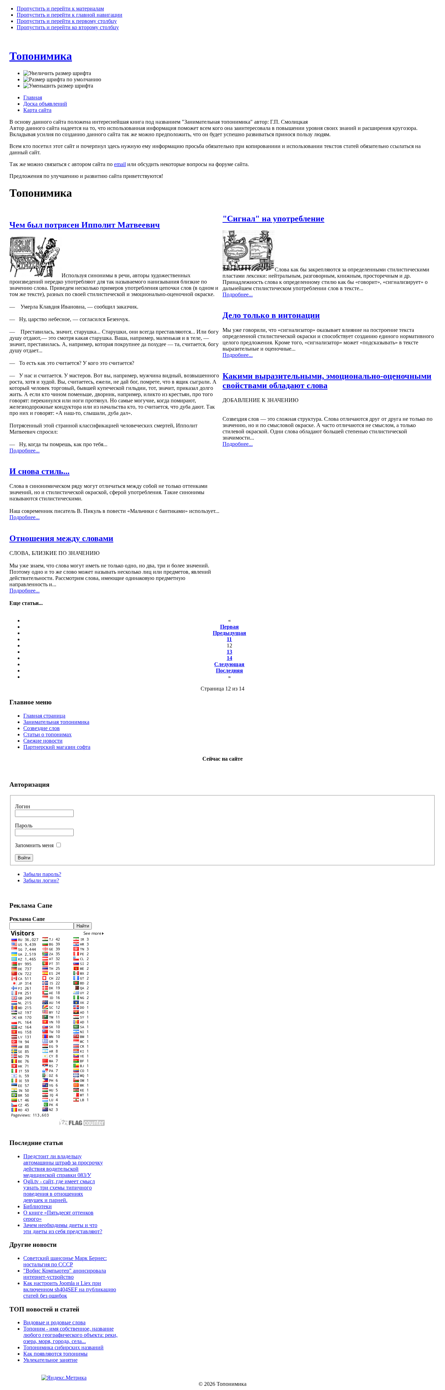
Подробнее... (24, 450)
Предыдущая (229, 633)
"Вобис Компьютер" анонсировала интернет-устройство (64, 1274)
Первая (229, 627)
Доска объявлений (45, 104)
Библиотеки (37, 1206)
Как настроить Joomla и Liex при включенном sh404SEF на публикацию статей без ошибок (69, 1289)
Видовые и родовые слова (54, 1322)
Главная (32, 97)
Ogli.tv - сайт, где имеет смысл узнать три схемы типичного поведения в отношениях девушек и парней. (59, 1190)
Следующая (229, 664)
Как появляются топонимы (55, 1354)
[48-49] (248, 269)
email (120, 164)
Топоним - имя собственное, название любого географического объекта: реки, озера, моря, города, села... (70, 1335)
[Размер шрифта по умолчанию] (62, 79)
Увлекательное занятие (50, 1360)
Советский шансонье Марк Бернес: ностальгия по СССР (65, 1261)
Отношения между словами (61, 538)
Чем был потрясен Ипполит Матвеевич (84, 224)
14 (229, 658)
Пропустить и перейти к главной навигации (69, 15)
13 (229, 652)
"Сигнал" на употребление (273, 218)
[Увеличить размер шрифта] (57, 73)
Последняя (229, 670)
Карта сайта (37, 110)
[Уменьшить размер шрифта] (58, 86)
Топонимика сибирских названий (63, 1347)
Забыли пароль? (42, 874)
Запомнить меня (35, 845)
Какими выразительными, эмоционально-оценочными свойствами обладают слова (326, 380)
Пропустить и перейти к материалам (60, 8)
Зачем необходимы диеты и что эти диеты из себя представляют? (62, 1228)
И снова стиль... (39, 471)
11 (229, 639)
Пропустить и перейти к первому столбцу (67, 21)
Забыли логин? (41, 880)
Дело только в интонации (271, 315)
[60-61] (35, 275)
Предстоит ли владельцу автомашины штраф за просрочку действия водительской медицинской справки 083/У (63, 1165)
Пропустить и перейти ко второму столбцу (68, 27)
